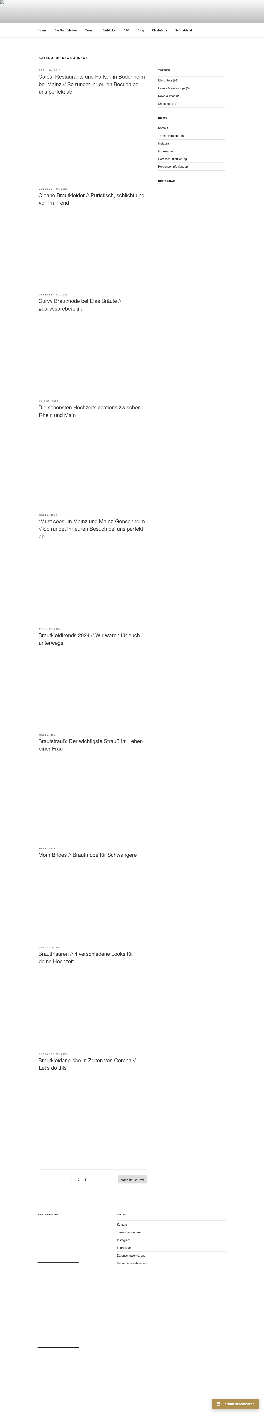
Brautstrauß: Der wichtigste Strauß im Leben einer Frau (90, 744)
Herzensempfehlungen (173, 166)
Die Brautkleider (65, 30)
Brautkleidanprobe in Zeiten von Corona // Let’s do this (87, 1063)
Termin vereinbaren (171, 136)
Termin (89, 30)
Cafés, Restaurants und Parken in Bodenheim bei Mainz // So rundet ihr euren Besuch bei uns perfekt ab (91, 83)
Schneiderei (183, 30)
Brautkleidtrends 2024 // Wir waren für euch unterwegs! (89, 638)
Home (42, 30)
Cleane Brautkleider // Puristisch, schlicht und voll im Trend (91, 198)
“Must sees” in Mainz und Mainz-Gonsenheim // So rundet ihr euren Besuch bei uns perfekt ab (91, 528)
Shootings (164, 104)
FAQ (127, 30)
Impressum (165, 151)
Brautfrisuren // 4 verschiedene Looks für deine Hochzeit (85, 957)
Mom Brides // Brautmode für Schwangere (87, 854)
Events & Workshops (171, 88)
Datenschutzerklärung (172, 159)
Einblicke (109, 30)
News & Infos (166, 96)
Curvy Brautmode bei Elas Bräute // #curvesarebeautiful (79, 304)
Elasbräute (159, 30)
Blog (141, 30)
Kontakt (163, 128)
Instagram (164, 143)
